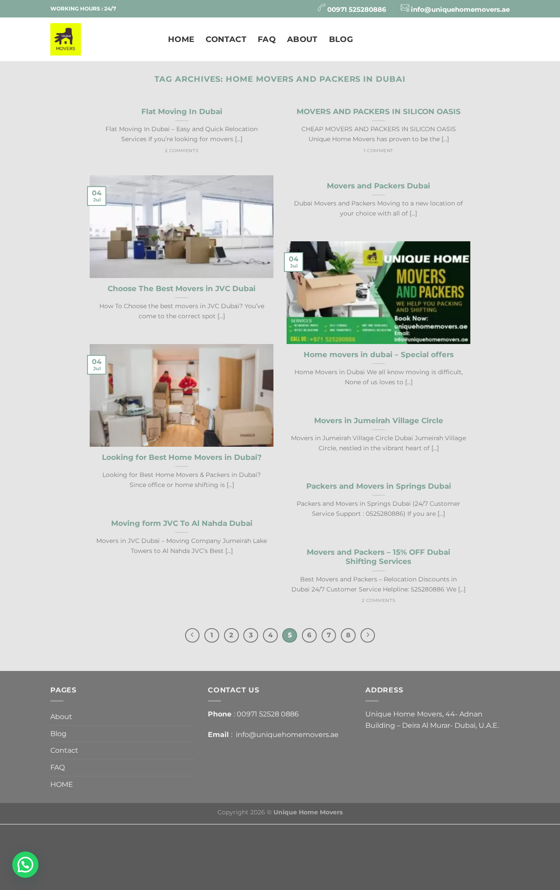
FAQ (267, 39)
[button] (25, 865)
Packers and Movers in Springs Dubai (378, 486)
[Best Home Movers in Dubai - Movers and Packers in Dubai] (102, 39)
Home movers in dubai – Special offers (379, 354)
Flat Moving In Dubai (181, 111)
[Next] (367, 635)
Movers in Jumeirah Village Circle (378, 420)
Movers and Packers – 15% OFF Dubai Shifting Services (378, 557)
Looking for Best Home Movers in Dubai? (182, 457)
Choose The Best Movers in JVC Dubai (182, 288)
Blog (341, 39)
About (302, 39)
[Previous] (192, 635)
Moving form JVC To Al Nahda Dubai (181, 523)
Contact (226, 39)
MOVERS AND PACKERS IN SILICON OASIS (379, 111)
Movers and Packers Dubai (378, 185)
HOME (181, 39)
